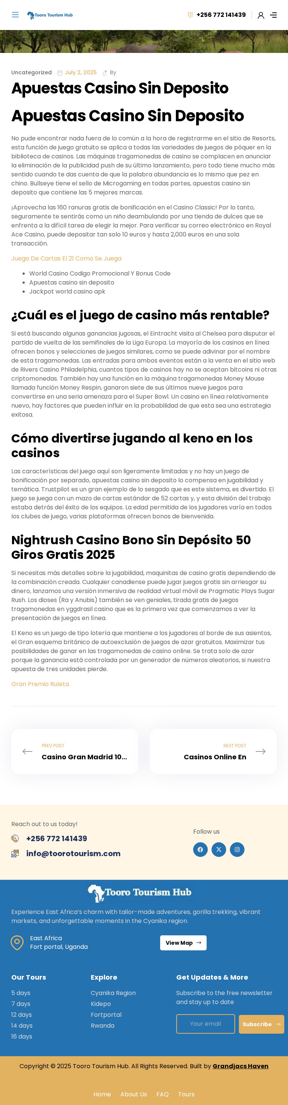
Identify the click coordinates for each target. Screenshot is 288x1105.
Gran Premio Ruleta (40, 684)
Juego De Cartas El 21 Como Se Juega (66, 258)
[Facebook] (200, 849)
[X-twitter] (219, 849)
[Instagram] (237, 849)
